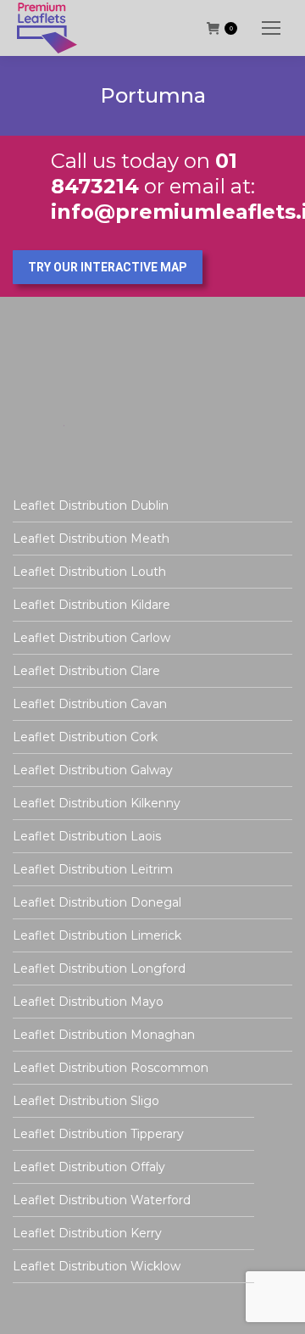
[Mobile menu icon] (271, 28)
